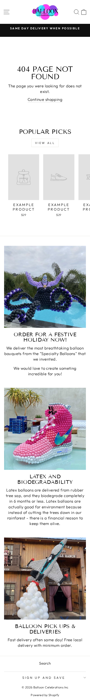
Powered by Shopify (45, 695)
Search (45, 663)
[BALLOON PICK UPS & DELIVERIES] (45, 578)
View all (45, 143)
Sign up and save (43, 678)
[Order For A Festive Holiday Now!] (45, 287)
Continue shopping (45, 99)
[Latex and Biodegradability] (45, 429)
